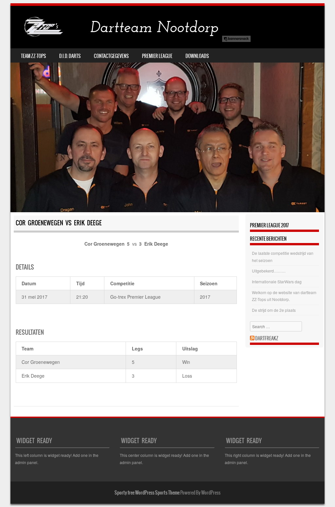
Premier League (157, 56)
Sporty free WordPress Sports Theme (147, 492)
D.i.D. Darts (70, 56)
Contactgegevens (111, 56)
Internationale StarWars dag (277, 281)
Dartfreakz (266, 338)
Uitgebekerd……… (269, 270)
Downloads (197, 56)
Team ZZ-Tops (33, 56)
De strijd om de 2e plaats (274, 310)
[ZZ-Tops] (131, 27)
